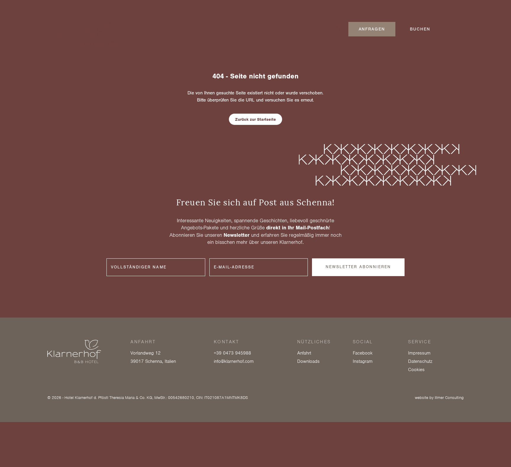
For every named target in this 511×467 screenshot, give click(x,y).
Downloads (308, 361)
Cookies (416, 370)
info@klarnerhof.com (234, 361)
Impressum (419, 353)
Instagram (363, 361)
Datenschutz (420, 361)
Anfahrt (304, 353)
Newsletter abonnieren (358, 267)
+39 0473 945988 (232, 353)
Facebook (363, 353)
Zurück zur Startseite (255, 119)
